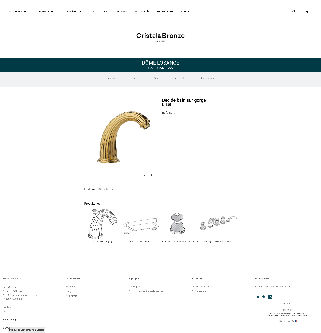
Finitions (121, 11)
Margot (69, 291)
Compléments (72, 11)
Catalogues (99, 11)
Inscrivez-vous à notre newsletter (272, 287)
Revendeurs (165, 11)
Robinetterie (45, 11)
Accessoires (18, 11)
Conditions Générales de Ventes (146, 291)
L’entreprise (135, 287)
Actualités (142, 11)
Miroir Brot (71, 296)
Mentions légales (11, 319)
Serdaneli (71, 287)
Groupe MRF (73, 278)
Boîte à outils (199, 291)
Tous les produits (200, 287)
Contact (187, 11)
